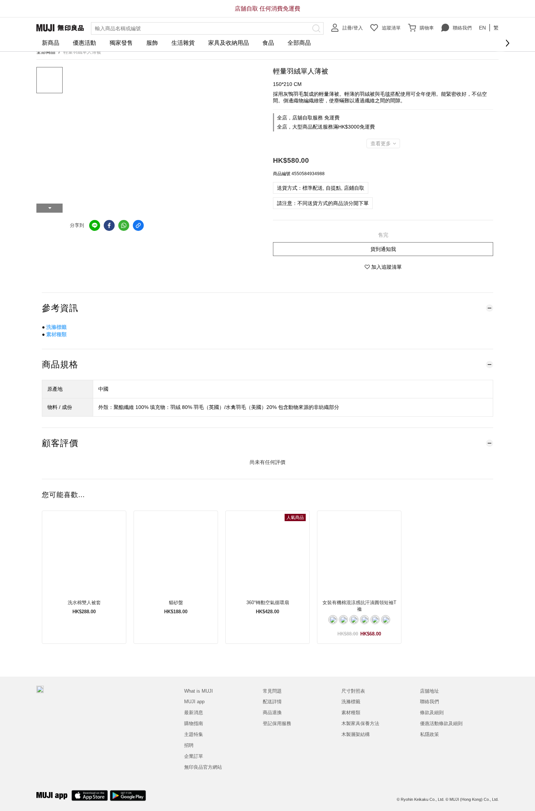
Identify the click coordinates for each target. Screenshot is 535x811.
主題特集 (193, 734)
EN (482, 28)
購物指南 (193, 723)
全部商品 (299, 43)
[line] (94, 225)
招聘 (189, 745)
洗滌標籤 (56, 327)
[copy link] (138, 225)
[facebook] (109, 225)
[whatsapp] (123, 225)
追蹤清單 (391, 28)
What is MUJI (198, 691)
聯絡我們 (462, 28)
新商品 (50, 43)
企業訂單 (193, 756)
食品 (268, 43)
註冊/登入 (352, 28)
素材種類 (56, 334)
